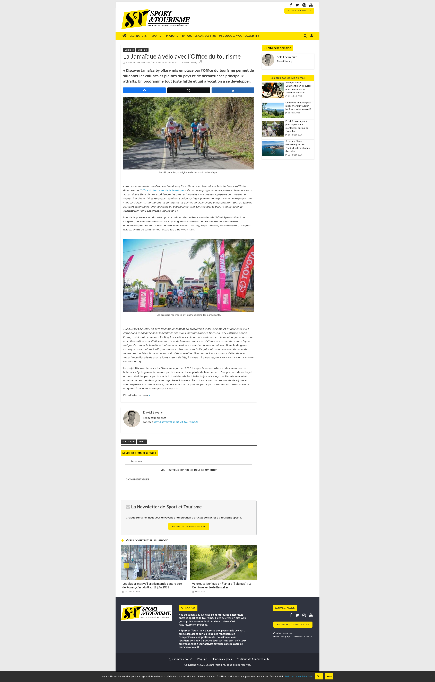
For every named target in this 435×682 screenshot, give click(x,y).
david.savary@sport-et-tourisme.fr (176, 422)
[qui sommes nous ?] (198, 647)
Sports (156, 35)
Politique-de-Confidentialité (253, 659)
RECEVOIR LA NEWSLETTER (299, 11)
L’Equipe (202, 659)
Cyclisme (142, 50)
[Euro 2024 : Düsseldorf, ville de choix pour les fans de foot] (226, 547)
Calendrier (252, 35)
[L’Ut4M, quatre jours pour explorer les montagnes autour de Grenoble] (273, 121)
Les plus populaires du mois (288, 77)
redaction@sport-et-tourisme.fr (292, 636)
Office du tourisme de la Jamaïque (162, 190)
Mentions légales (222, 659)
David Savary (190, 62)
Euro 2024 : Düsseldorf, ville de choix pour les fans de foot (224, 585)
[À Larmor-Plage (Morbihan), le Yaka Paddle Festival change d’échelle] (273, 141)
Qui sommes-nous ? (181, 659)
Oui (319, 676)
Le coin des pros (205, 35)
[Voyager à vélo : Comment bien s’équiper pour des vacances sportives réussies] (273, 82)
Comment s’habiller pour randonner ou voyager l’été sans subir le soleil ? (298, 106)
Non (329, 676)
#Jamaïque (128, 441)
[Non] (430, 676)
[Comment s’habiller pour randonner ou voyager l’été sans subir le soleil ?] (273, 102)
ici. (150, 395)
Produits (172, 35)
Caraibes (129, 50)
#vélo (142, 441)
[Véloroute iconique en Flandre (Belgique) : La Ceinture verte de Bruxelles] (156, 547)
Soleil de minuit (287, 57)
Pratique (186, 35)
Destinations (138, 35)
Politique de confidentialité (299, 676)
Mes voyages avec (230, 35)
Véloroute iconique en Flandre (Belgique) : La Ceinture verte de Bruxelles (154, 585)
